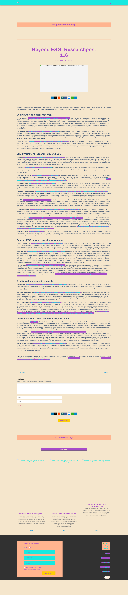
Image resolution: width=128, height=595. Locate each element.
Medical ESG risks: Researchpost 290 (31, 514)
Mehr (31, 530)
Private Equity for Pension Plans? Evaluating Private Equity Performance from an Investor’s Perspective (58, 332)
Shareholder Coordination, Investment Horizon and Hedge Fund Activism (45, 265)
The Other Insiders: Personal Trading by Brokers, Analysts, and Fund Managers (47, 284)
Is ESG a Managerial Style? (37, 231)
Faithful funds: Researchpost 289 (64, 514)
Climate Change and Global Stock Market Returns (39, 167)
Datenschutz (105, 562)
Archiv (107, 553)
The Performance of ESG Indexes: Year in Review (45, 175)
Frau (31, 548)
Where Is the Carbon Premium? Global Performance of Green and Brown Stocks (44, 157)
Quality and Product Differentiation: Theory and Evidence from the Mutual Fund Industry (57, 292)
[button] (52, 98)
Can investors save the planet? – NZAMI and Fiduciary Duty (47, 243)
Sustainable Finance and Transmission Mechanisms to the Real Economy (46, 251)
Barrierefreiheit (105, 567)
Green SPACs (33, 322)
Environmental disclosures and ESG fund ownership (42, 183)
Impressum (106, 571)
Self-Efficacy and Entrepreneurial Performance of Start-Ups (49, 343)
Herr (27, 548)
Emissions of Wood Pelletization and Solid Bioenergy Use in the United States (49, 118)
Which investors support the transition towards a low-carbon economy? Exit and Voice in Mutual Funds (55, 218)
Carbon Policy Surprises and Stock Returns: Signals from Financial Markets (48, 141)
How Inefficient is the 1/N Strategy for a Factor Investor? (46, 302)
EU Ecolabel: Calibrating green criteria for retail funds (37, 200)
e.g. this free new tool (73, 358)
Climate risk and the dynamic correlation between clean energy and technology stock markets (54, 209)
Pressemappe (105, 558)
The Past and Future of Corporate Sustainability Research (43, 131)
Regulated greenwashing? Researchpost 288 (96, 505)
